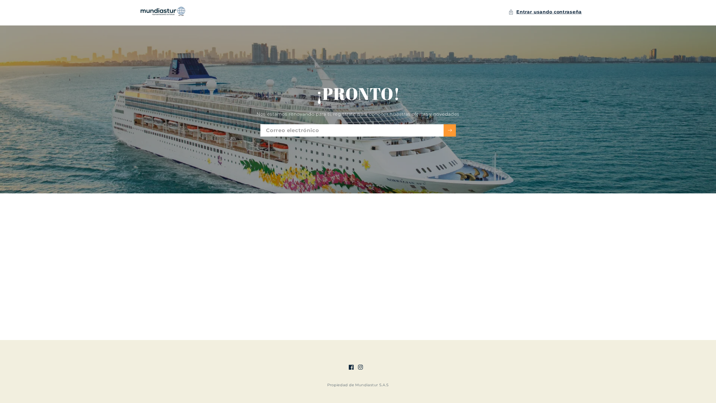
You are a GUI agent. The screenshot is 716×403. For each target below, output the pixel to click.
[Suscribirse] (450, 130)
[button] (545, 12)
